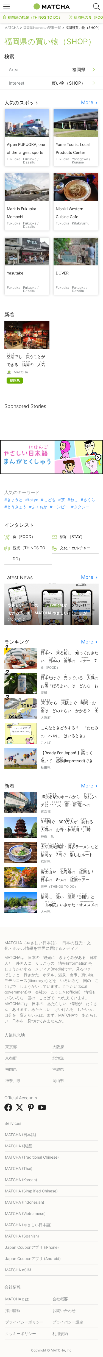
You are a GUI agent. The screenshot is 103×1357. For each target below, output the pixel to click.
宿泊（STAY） (72, 536)
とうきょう (16, 507)
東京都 (11, 1046)
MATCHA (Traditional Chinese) (32, 1157)
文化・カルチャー (75, 547)
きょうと (15, 500)
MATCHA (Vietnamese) (25, 1213)
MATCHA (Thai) (18, 1168)
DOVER (62, 273)
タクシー (81, 507)
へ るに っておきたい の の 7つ (69, 656)
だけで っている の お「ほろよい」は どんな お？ (70, 681)
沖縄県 (58, 1069)
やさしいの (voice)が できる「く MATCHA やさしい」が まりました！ (51, 608)
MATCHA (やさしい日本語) (28, 1224)
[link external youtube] (43, 1109)
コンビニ (60, 507)
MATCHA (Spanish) (22, 1236)
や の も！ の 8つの (69, 875)
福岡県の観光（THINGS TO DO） (35, 17)
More (87, 102)
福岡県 (11, 1069)
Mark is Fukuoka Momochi (21, 212)
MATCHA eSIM (18, 1269)
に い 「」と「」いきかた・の (70, 900)
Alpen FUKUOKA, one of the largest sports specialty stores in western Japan (26, 149)
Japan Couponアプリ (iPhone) (32, 1247)
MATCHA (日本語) (20, 1134)
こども (49, 500)
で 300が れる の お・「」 (69, 825)
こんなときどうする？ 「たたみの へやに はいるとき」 (69, 731)
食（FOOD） (24, 536)
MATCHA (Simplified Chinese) (31, 1191)
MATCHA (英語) (18, 1146)
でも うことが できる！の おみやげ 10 (27, 360)
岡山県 (58, 1080)
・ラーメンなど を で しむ (70, 850)
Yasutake (15, 273)
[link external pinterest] (32, 1109)
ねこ (74, 500)
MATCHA (21, 372)
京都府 (11, 1058)
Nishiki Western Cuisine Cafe (69, 212)
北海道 (58, 1058)
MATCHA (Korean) (21, 1179)
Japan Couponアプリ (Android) (33, 1258)
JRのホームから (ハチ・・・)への (69, 800)
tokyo (33, 500)
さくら (89, 500)
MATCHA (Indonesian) (24, 1202)
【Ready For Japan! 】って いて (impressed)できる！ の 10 (68, 756)
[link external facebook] (9, 1109)
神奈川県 (13, 1080)
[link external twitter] (21, 1109)
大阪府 (58, 1046)
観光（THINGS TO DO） (29, 553)
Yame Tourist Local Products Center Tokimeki (73, 149)
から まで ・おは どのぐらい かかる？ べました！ (69, 706)
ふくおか (39, 507)
